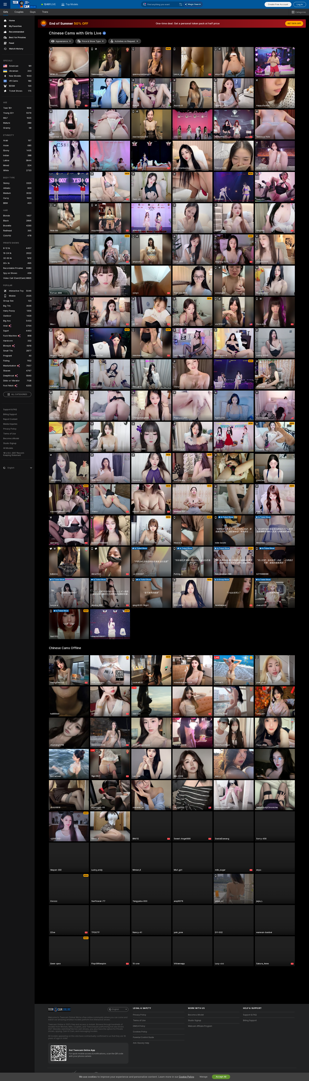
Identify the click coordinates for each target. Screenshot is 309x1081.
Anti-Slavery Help (141, 1043)
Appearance (62, 41)
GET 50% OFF (294, 23)
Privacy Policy (9, 429)
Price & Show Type (91, 41)
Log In (300, 4)
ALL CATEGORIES (19, 394)
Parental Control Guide (143, 1037)
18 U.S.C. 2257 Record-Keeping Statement (14, 454)
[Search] (180, 4)
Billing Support (10, 414)
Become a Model (11, 438)
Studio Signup (9, 443)
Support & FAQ (10, 409)
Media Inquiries (10, 424)
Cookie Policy (186, 1077)
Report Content (10, 419)
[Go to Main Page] (24, 4)
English (115, 1009)
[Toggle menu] (5, 4)
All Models (8, 448)
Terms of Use (9, 434)
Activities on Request (125, 41)
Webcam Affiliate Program (200, 1026)
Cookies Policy (140, 1032)
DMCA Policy (139, 1026)
